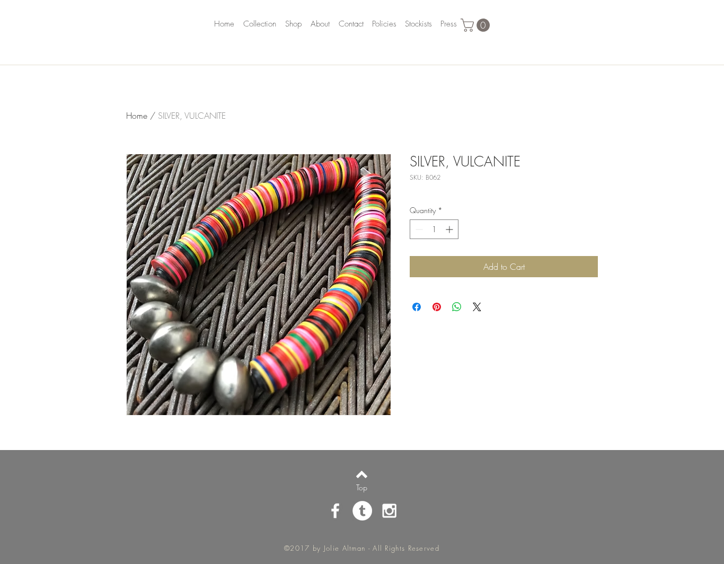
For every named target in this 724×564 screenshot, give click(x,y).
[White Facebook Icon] (335, 511)
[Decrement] (418, 229)
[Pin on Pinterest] (436, 307)
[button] (477, 25)
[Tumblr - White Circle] (362, 511)
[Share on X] (477, 307)
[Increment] (450, 229)
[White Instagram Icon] (389, 511)
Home (136, 115)
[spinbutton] (434, 229)
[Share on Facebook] (416, 307)
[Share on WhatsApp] (457, 307)
